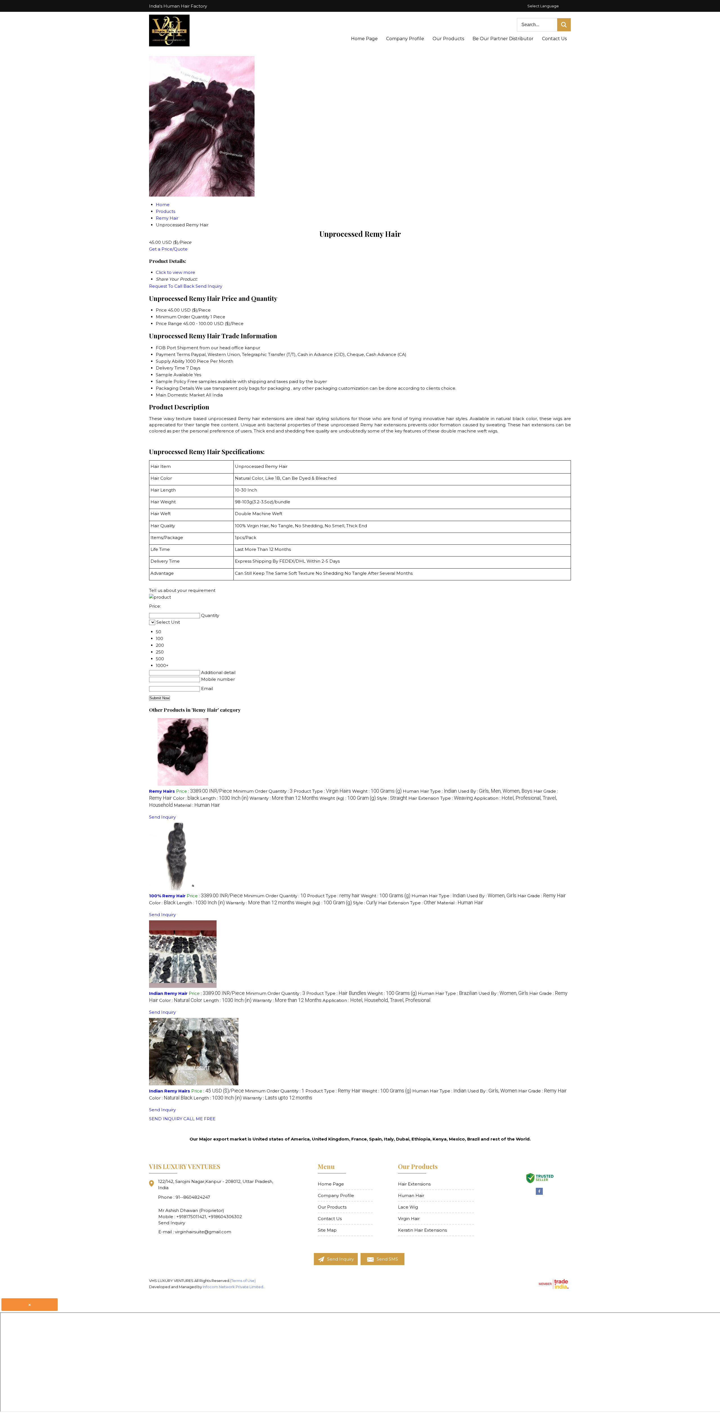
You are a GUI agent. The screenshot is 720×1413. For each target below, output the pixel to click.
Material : (197, 805)
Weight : (377, 791)
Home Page (364, 38)
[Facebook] (539, 1194)
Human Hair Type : (430, 791)
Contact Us (554, 38)
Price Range (169, 323)
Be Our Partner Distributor (503, 38)
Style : (392, 798)
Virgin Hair (409, 1218)
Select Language (543, 6)
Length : (224, 798)
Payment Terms (173, 354)
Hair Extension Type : (440, 798)
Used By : (495, 791)
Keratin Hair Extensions (422, 1230)
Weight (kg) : (348, 798)
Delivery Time (170, 368)
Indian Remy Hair (168, 993)
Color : (186, 798)
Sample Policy (171, 381)
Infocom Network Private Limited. (233, 1286)
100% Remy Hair (167, 895)
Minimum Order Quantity (182, 316)
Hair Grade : (542, 895)
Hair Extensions (414, 1184)
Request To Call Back (171, 286)
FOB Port (166, 347)
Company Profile (405, 38)
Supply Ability (170, 361)
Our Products (448, 38)
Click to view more (175, 272)
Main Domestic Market (180, 395)
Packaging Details (175, 388)
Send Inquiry (208, 286)
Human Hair (411, 1195)
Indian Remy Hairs (169, 1091)
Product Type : (322, 791)
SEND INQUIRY (165, 1118)
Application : (376, 1000)
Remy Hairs (162, 791)
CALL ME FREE (199, 1118)
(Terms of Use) (243, 1280)
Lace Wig (408, 1207)
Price (161, 310)
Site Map (327, 1230)
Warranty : (283, 798)
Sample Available (174, 374)
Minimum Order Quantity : (262, 791)
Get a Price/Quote (168, 249)
